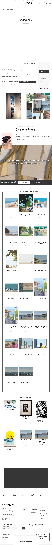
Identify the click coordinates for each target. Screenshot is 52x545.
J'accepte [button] (23, 541)
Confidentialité (4, 536)
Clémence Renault (26, 16)
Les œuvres (7, 9)
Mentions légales (5, 537)
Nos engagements (34, 511)
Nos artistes (23, 511)
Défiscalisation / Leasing (6, 534)
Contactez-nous (34, 512)
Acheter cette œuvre (44, 72)
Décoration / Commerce (42, 518)
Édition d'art (26, 23)
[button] (44, 88)
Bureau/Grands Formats (26, 25)
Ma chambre (33, 25)
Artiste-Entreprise (10, 515)
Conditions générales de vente (7, 533)
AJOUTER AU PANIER (23, 182)
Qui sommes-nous (34, 509)
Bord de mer (18, 25)
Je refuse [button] (29, 541)
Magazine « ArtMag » (44, 513)
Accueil (3, 9)
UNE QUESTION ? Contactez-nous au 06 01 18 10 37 (44, 85)
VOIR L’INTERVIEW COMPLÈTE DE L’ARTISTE (25, 142)
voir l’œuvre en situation (27, 81)
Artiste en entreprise (44, 515)
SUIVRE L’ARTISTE (21, 134)
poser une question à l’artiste (10, 81)
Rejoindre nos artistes (42, 511)
